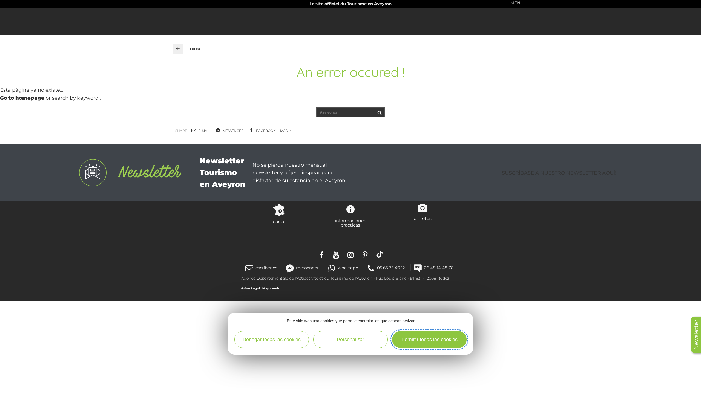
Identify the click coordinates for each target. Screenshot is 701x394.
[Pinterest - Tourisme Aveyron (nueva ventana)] (365, 254)
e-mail (203, 131)
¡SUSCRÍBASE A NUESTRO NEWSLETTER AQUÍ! (558, 173)
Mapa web (270, 288)
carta (278, 221)
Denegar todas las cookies (272, 339)
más (284, 131)
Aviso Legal (250, 288)
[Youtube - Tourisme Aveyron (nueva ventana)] (336, 254)
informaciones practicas (350, 222)
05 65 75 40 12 (391, 267)
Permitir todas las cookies (429, 339)
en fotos (423, 218)
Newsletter (696, 335)
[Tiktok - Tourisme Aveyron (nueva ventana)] (379, 254)
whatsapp (348, 267)
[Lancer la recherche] (379, 112)
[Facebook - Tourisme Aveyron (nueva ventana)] (321, 254)
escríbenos (266, 267)
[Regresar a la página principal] (178, 49)
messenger (233, 131)
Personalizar (350, 339)
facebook (265, 131)
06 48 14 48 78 (439, 267)
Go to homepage (22, 98)
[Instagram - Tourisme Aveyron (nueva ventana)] (350, 254)
